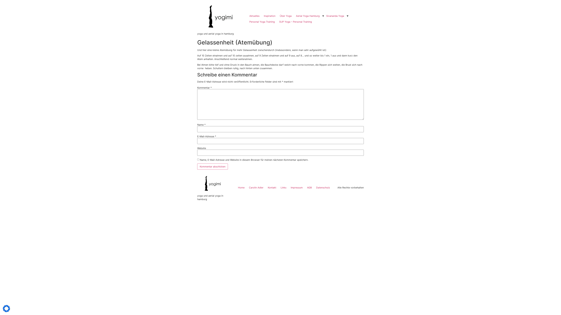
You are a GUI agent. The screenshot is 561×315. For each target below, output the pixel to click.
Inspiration (269, 15)
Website (201, 148)
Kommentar (204, 87)
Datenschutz (323, 187)
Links (283, 187)
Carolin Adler (256, 187)
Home (241, 187)
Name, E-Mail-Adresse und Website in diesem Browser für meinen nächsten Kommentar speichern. (254, 160)
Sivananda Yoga (335, 15)
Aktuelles (254, 15)
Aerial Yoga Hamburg (308, 15)
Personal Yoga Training (262, 21)
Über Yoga (286, 15)
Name (201, 125)
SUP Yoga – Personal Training (295, 21)
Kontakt (272, 187)
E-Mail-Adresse (206, 136)
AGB (309, 187)
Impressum (297, 187)
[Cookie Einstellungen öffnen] (6, 311)
